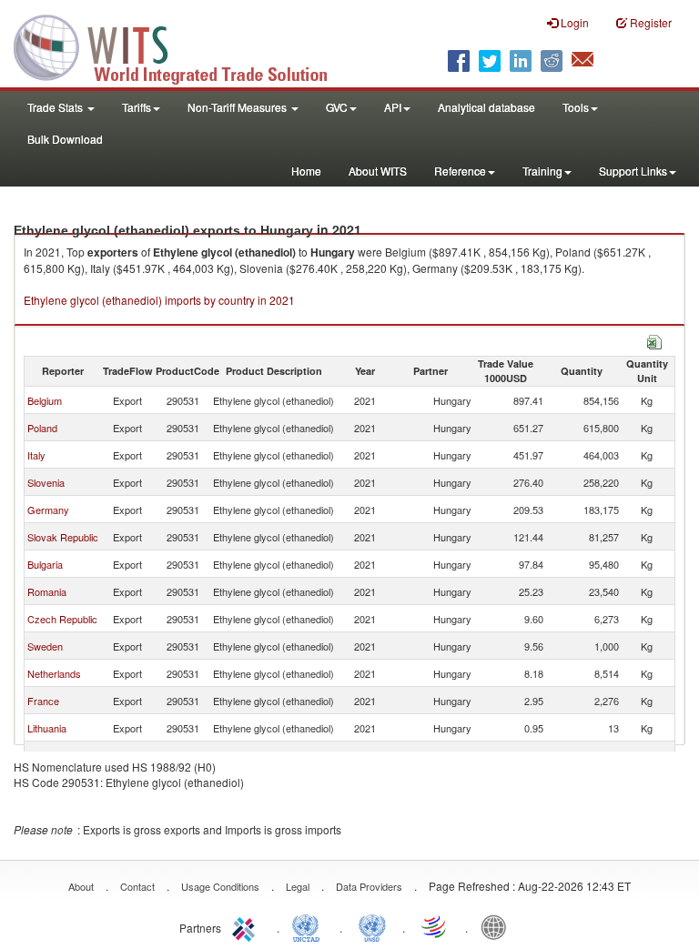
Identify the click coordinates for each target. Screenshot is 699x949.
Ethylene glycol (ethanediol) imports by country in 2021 (159, 300)
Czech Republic (62, 618)
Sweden (45, 646)
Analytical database (486, 107)
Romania (46, 591)
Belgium (44, 400)
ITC (246, 926)
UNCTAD (309, 926)
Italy (36, 455)
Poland (42, 427)
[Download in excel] (654, 340)
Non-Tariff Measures (238, 107)
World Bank (498, 926)
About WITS (378, 170)
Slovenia (46, 482)
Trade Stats (56, 107)
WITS (182, 45)
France (43, 700)
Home (306, 170)
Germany (48, 509)
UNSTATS (372, 926)
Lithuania (46, 728)
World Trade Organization (435, 926)
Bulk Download (65, 138)
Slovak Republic (62, 537)
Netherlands (54, 673)
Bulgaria (45, 564)
